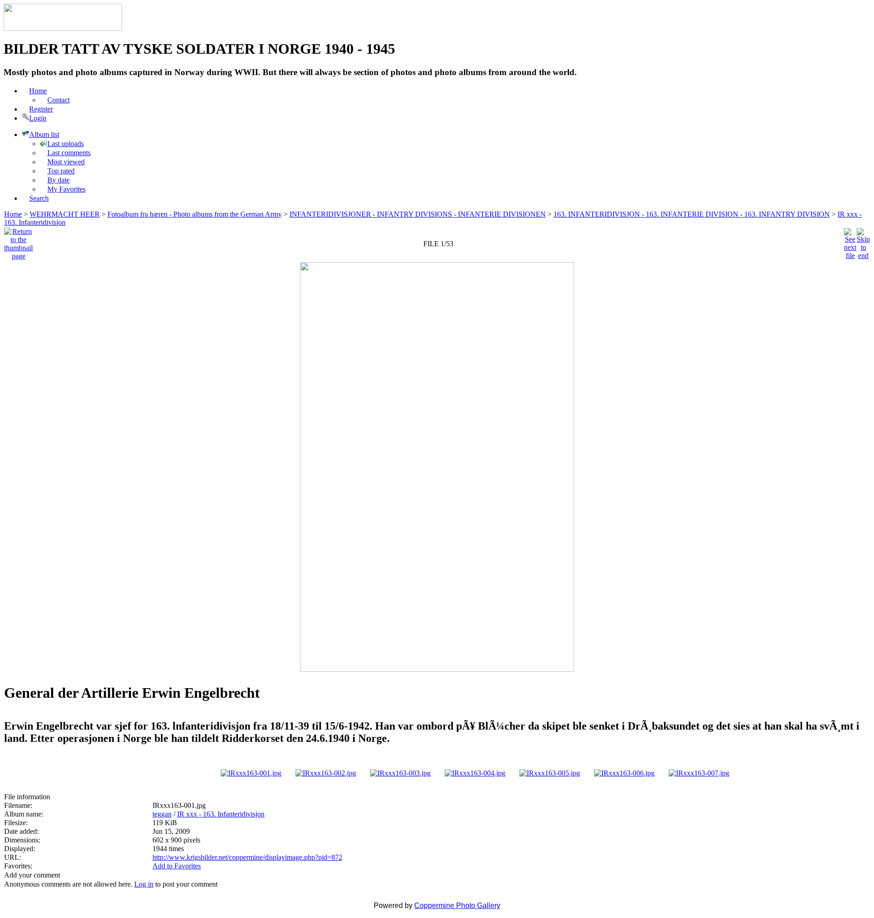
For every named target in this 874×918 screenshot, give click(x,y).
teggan (162, 814)
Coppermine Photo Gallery (457, 905)
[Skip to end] (863, 241)
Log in (143, 884)
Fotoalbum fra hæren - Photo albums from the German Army (194, 214)
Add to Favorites (176, 866)
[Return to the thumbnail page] (18, 241)
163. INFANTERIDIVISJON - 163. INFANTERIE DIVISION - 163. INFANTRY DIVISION (692, 214)
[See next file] (850, 241)
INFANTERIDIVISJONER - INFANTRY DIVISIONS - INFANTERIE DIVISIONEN (418, 214)
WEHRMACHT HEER (65, 214)
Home (13, 214)
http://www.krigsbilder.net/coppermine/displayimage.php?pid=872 (247, 857)
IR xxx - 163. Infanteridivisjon (220, 814)
